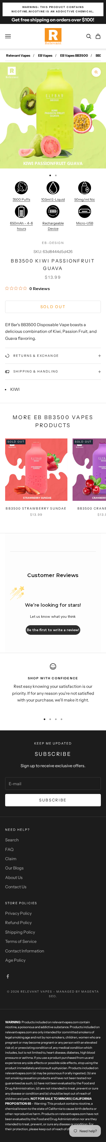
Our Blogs (14, 867)
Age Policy (15, 960)
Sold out (53, 306)
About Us (14, 877)
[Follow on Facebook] (7, 976)
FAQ (9, 849)
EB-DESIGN (53, 243)
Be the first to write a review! (53, 630)
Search (12, 839)
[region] (53, 686)
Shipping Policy (20, 932)
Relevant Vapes (18, 55)
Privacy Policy (18, 913)
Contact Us (15, 886)
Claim (10, 858)
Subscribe (53, 800)
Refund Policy (18, 922)
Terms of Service (21, 941)
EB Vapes (45, 55)
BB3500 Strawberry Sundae (36, 508)
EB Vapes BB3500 (74, 55)
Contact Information (24, 950)
